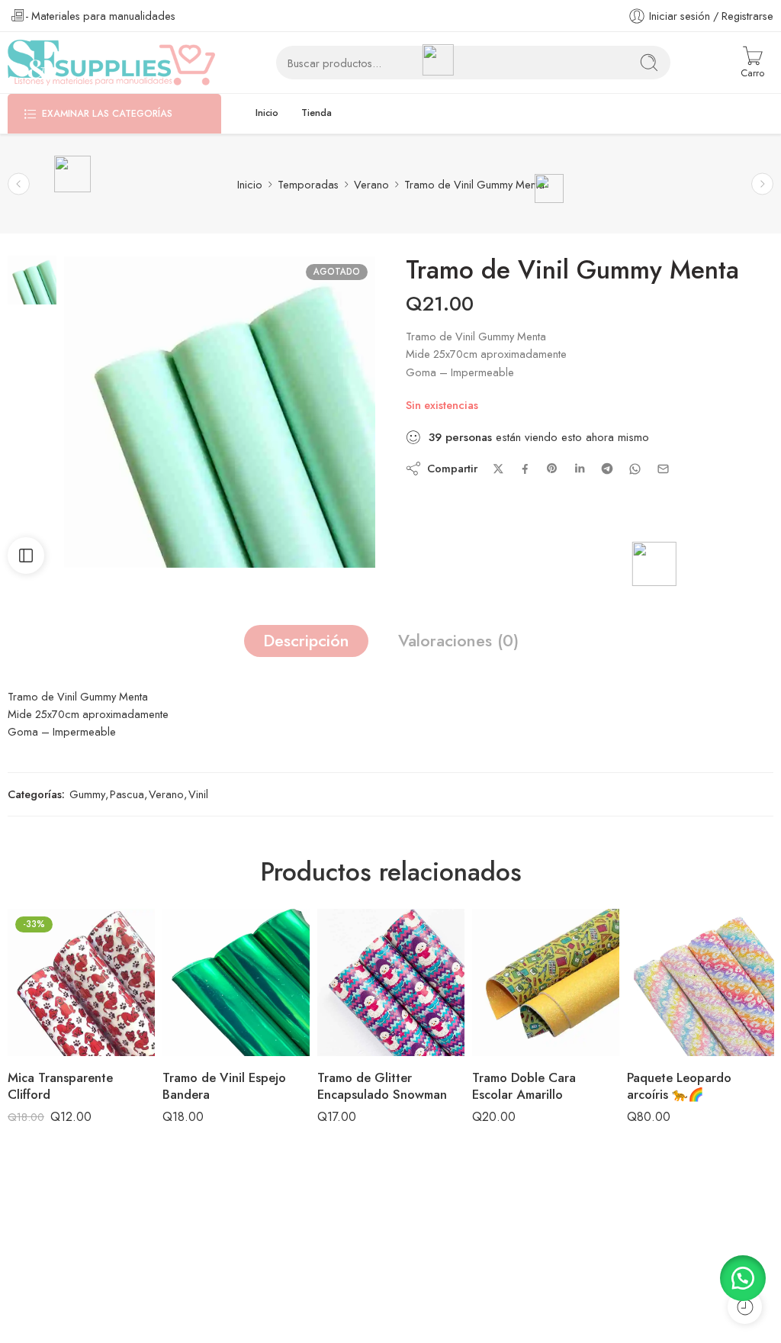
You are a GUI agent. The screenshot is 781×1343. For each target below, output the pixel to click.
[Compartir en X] (498, 469)
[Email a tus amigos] (663, 468)
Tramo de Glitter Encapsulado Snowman (382, 1085)
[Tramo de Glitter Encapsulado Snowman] (390, 982)
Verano (371, 184)
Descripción (306, 640)
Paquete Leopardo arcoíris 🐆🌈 (679, 1085)
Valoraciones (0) (458, 640)
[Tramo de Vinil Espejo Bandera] (236, 982)
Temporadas (308, 184)
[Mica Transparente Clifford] (81, 982)
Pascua (127, 794)
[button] (743, 1278)
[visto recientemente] (745, 1307)
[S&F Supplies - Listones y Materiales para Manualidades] (111, 62)
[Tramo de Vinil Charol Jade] (19, 184)
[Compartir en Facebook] (525, 469)
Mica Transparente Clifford (60, 1085)
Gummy (87, 794)
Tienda (316, 113)
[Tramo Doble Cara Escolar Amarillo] (545, 982)
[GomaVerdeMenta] (32, 279)
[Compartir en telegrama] (607, 468)
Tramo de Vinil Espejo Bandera (224, 1085)
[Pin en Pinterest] (552, 468)
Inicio (267, 113)
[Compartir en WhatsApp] (634, 468)
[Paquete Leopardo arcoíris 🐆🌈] (700, 982)
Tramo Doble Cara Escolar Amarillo (524, 1085)
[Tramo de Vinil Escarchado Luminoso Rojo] (762, 184)
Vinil (198, 794)
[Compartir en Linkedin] (580, 468)
